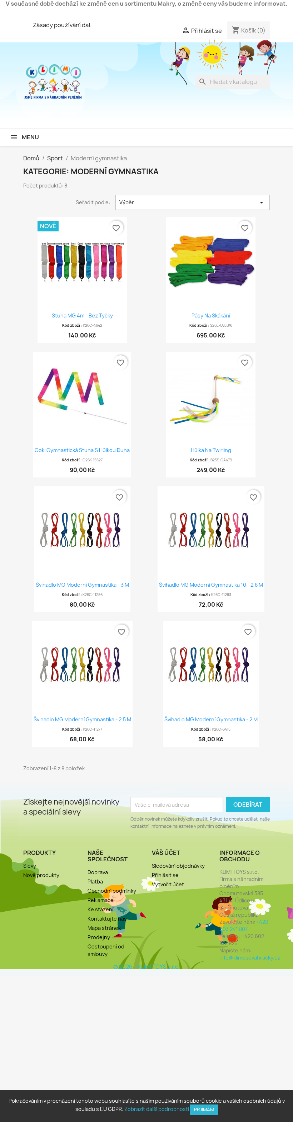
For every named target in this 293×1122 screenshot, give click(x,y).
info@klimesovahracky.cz (249, 957)
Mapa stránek (104, 928)
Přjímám (204, 1109)
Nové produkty (41, 875)
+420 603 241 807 (243, 925)
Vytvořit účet (168, 884)
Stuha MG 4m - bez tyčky (82, 315)
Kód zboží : (72, 325)
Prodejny (99, 937)
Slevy (29, 865)
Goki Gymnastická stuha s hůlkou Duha (82, 450)
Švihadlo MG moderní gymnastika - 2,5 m (82, 719)
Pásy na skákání (211, 315)
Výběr (192, 202)
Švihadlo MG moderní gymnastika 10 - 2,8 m (211, 584)
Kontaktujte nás (107, 918)
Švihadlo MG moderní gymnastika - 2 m (211, 719)
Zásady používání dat (62, 25)
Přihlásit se (165, 875)
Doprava (98, 872)
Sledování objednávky (178, 865)
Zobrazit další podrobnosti (156, 1109)
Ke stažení (100, 909)
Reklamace (101, 900)
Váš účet (166, 853)
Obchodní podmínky (112, 890)
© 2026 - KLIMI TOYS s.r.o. (146, 967)
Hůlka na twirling (211, 450)
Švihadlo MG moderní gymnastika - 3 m (82, 584)
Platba (95, 881)
